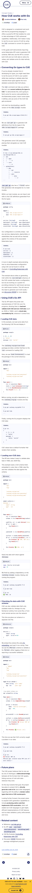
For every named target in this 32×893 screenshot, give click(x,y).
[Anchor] (2, 67)
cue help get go (16, 824)
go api (15, 22)
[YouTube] (23, 878)
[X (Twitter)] (17, 878)
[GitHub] (14, 878)
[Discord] (11, 878)
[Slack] (8, 878)
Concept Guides (7, 13)
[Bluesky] (20, 878)
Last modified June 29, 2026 (10, 849)
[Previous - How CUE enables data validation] (3, 862)
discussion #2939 (10, 292)
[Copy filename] (4, 203)
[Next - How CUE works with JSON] (28, 862)
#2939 (13, 839)
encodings (7, 22)
